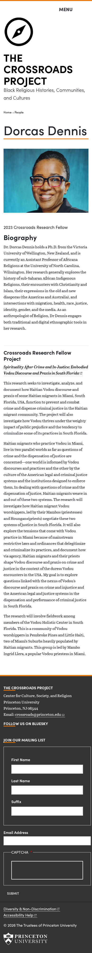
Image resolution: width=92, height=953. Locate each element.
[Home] (21, 33)
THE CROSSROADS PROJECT (38, 69)
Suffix (16, 801)
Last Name (20, 780)
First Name (20, 759)
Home (8, 112)
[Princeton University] (25, 938)
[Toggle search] (85, 9)
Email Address (16, 832)
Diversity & (30, 908)
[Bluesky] (5, 732)
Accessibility (18, 914)
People (19, 112)
